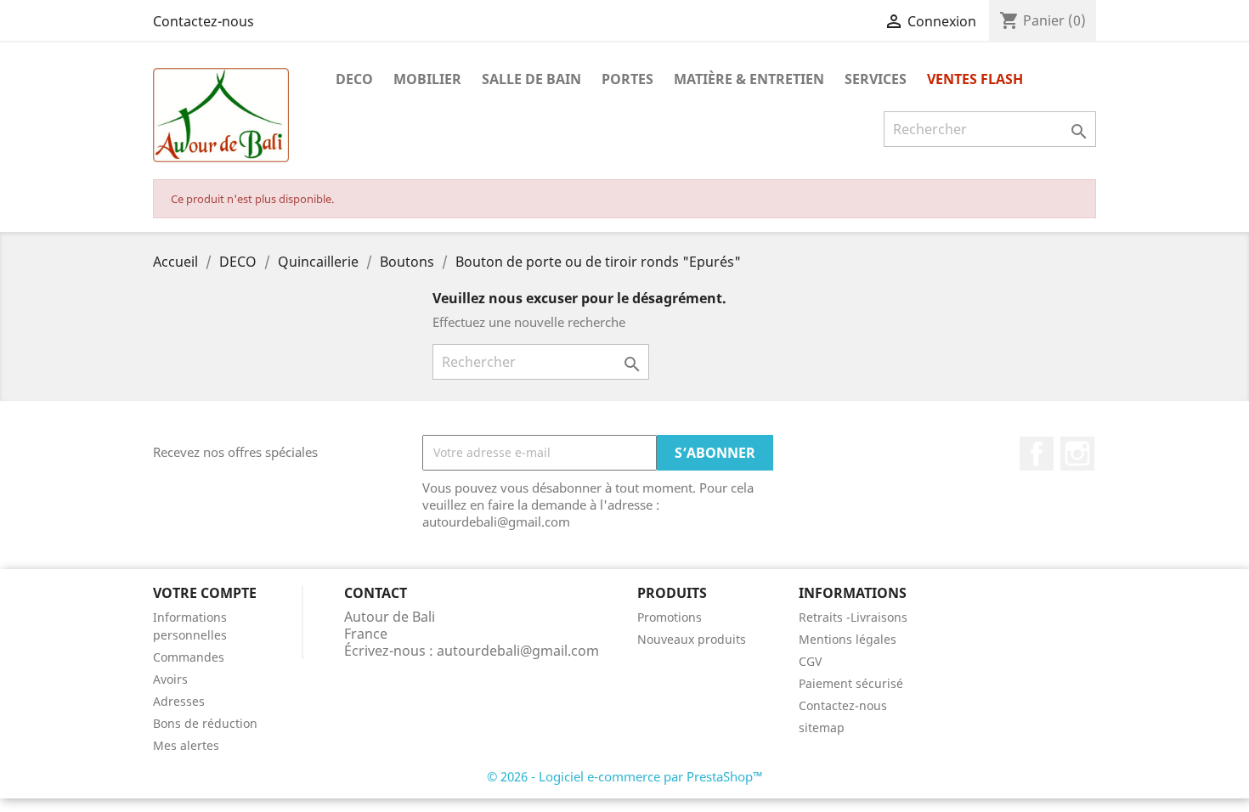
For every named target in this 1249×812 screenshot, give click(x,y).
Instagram (1077, 454)
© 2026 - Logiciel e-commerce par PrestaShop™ (625, 776)
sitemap (822, 727)
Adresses (179, 701)
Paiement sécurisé (851, 683)
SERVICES (876, 79)
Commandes (188, 657)
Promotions (669, 617)
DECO (354, 79)
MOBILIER (427, 79)
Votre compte (205, 593)
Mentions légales (847, 639)
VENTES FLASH (975, 79)
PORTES (627, 79)
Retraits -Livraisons (853, 617)
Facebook (1037, 454)
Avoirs (170, 679)
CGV (810, 661)
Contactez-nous (203, 21)
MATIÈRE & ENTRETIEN (749, 79)
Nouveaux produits (691, 639)
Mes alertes (186, 745)
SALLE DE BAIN (531, 79)
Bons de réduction (205, 723)
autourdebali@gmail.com (518, 650)
